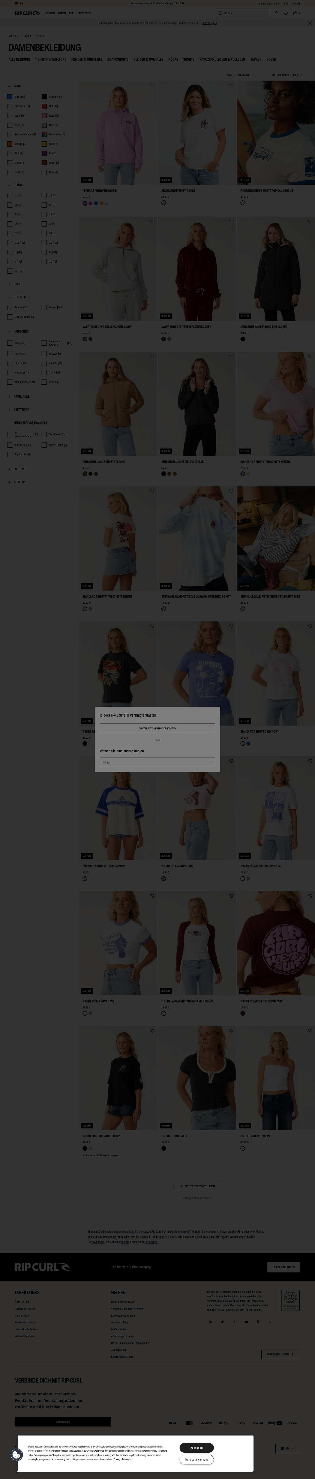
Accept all (196, 1447)
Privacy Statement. (122, 1459)
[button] (16, 1455)
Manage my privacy (196, 1459)
